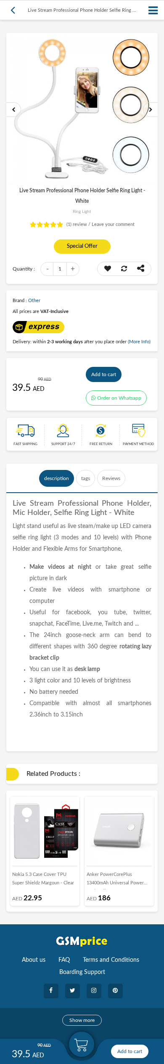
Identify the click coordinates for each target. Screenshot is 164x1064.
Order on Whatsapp (119, 398)
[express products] (38, 326)
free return (101, 444)
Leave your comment (113, 224)
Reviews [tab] (111, 478)
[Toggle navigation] (153, 10)
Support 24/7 (63, 444)
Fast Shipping (25, 444)
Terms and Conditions (111, 960)
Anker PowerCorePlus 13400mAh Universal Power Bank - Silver (115, 880)
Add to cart (103, 374)
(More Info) (139, 342)
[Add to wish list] (107, 268)
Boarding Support (82, 972)
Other (34, 300)
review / (79, 224)
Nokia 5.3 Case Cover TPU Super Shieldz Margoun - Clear (43, 878)
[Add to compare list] (124, 268)
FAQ (64, 960)
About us (33, 960)
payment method (138, 444)
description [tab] (56, 478)
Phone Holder (126, 503)
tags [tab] (85, 478)
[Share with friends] (140, 269)
